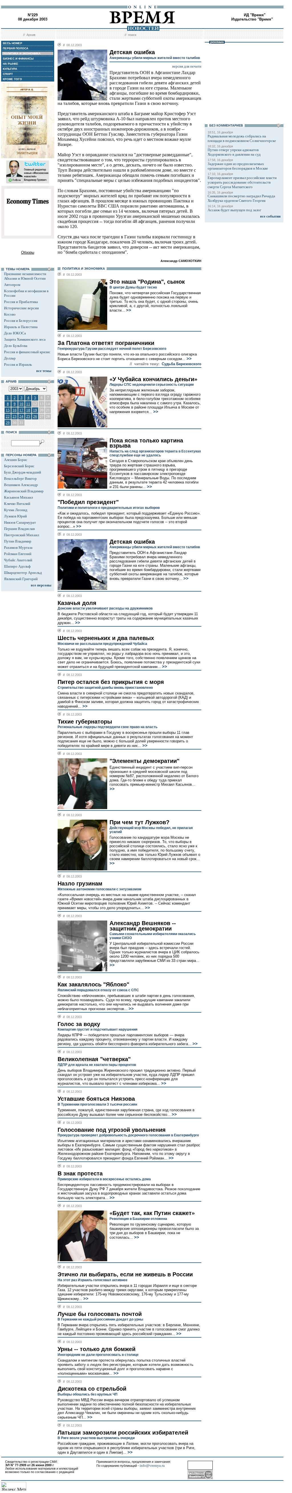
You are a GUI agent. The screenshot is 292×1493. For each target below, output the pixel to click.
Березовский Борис (19, 466)
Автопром (12, 285)
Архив (31, 34)
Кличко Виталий (17, 503)
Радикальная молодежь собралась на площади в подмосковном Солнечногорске (242, 138)
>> (128, 310)
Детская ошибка (132, 542)
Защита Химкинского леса (25, 339)
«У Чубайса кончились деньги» (153, 379)
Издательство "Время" (252, 19)
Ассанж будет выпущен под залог (234, 210)
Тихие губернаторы (85, 721)
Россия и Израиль (18, 364)
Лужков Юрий (15, 516)
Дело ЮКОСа (15, 333)
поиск (132, 34)
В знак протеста (80, 1173)
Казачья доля (77, 603)
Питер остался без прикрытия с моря (111, 682)
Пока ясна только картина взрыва (146, 443)
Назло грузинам (80, 883)
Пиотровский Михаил (21, 535)
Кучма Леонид (15, 510)
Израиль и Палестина (21, 327)
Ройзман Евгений (17, 554)
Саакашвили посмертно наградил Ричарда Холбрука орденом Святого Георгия (241, 198)
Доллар (10, 358)
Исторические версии (21, 308)
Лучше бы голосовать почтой (100, 1314)
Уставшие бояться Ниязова (96, 1099)
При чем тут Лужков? (139, 822)
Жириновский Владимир (24, 491)
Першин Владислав (19, 529)
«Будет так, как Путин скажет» (152, 1213)
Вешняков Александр (21, 485)
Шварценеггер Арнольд (23, 572)
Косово (10, 314)
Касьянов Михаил (18, 497)
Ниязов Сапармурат (20, 522)
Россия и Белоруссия (20, 320)
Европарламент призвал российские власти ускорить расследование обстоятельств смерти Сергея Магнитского (242, 182)
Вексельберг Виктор (20, 478)
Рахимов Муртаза (18, 547)
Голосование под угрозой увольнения (112, 1130)
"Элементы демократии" (144, 761)
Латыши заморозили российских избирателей (123, 1432)
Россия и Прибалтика (21, 302)
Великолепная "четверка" (94, 1059)
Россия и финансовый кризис (27, 352)
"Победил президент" (88, 502)
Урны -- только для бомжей (96, 1349)
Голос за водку (79, 1024)
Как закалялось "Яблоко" (93, 984)
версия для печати (186, 66)
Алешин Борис (15, 460)
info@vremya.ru (152, 1465)
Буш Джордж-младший (22, 472)
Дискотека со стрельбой (92, 1389)
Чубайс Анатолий (18, 560)
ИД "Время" (254, 15)
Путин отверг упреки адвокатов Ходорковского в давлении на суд (234, 152)
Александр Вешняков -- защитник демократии (143, 926)
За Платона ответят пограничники (106, 343)
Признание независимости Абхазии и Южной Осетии (25, 276)
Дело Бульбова (15, 346)
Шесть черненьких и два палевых (106, 638)
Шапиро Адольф (17, 566)
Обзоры (27, 252)
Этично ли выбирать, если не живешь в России (125, 1274)
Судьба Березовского (181, 364)
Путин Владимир (17, 541)
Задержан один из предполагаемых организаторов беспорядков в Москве (238, 166)
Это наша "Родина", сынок (147, 282)
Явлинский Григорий (21, 579)
